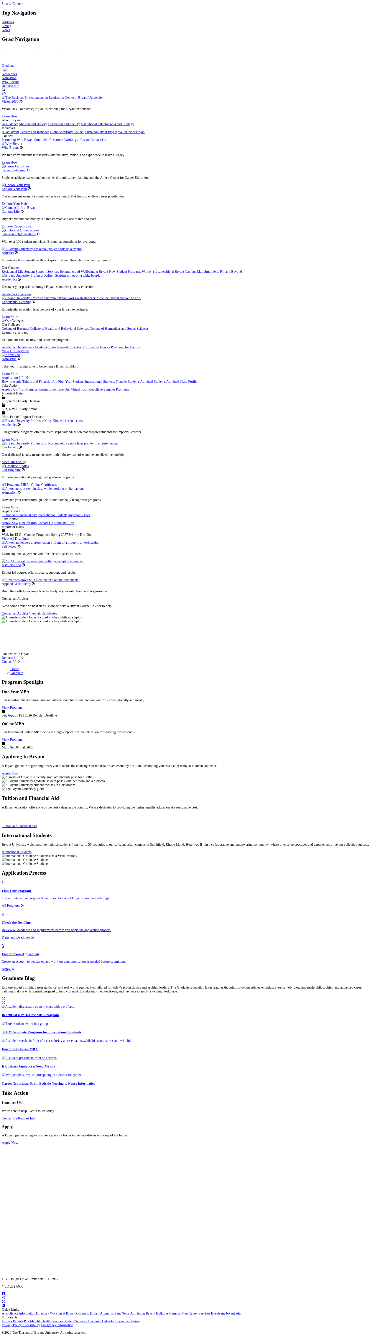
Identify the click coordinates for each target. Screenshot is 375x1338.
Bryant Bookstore (127, 1321)
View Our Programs (15, 351)
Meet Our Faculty (14, 462)
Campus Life (11, 211)
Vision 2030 (10, 101)
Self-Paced (9, 546)
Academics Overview (16, 294)
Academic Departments (18, 347)
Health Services (52, 1321)
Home (14, 669)
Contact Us (98, 140)
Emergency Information (57, 1325)
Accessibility (31, 1325)
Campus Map (194, 271)
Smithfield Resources (48, 140)
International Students (100, 381)
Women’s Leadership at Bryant (163, 271)
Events (215, 1313)
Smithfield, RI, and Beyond (223, 271)
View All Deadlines (15, 538)
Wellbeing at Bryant (131, 132)
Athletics (8, 22)
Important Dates (79, 515)
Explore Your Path (14, 189)
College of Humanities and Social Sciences (119, 328)
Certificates (49, 484)
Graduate (8, 65)
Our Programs (11, 470)
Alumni (105, 1313)
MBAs (25, 484)
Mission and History (33, 124)
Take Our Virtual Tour (72, 389)
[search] (187, 90)
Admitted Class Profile (181, 381)
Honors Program (111, 347)
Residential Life (12, 271)
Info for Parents (12, 1321)
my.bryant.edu (231, 1313)
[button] (4, 93)
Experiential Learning (16, 302)
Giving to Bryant (87, 1313)
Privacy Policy (12, 1325)
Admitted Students (153, 381)
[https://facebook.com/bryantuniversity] (187, 1294)
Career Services (199, 1313)
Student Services (75, 1321)
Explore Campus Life (16, 226)
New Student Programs (125, 271)
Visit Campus (28, 389)
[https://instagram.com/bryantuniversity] (187, 1298)
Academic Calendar (100, 1321)
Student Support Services (41, 271)
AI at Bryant (10, 132)
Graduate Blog (64, 523)
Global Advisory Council (67, 132)
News (6, 30)
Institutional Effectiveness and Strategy (107, 124)
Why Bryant (10, 82)
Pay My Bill (32, 1321)
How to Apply (11, 381)
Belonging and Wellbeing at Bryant (84, 271)
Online (35, 484)
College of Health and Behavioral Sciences (59, 328)
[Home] (34, 61)
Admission (9, 78)
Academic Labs (45, 347)
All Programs (11, 484)
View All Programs (15, 650)
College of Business (15, 328)
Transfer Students (128, 381)
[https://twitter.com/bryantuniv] (187, 1302)
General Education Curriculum (78, 347)
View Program (12, 707)
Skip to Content (12, 3)
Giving (6, 26)
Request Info (10, 86)
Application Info (13, 377)
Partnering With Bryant (17, 140)
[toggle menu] (5, 70)
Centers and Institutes (34, 132)
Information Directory (34, 1313)
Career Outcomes (14, 170)
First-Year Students (71, 381)
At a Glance (10, 124)
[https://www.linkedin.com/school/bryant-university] (187, 1306)
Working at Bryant (77, 140)
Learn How (10, 116)
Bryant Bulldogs (157, 1313)
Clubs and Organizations (19, 234)
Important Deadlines (43, 650)
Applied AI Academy (16, 584)
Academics (9, 74)
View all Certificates (43, 613)
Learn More (10, 317)
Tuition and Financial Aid (39, 381)
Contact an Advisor (15, 613)
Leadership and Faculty (64, 124)
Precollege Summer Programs (108, 389)
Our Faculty (131, 347)
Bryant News (120, 1313)
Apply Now (10, 389)
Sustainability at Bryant (101, 132)
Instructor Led (11, 565)
